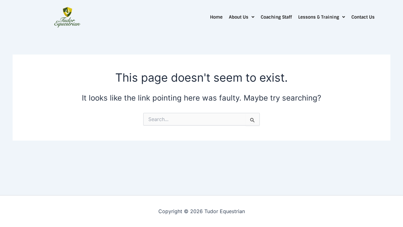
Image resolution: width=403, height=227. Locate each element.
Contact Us (363, 17)
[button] (242, 17)
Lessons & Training (318, 17)
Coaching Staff (276, 17)
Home (216, 17)
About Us (238, 17)
